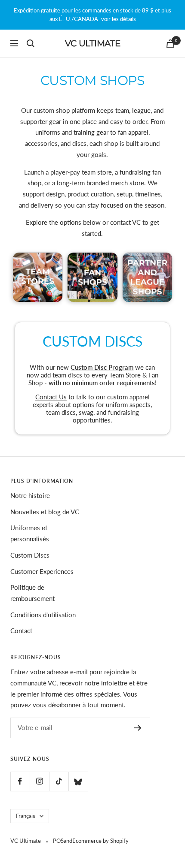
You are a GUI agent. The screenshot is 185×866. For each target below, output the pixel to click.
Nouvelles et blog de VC (44, 512)
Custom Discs (29, 555)
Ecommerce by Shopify (100, 840)
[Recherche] (30, 43)
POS (58, 840)
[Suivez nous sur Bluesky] (78, 781)
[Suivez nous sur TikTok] (58, 781)
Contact (21, 630)
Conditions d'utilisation (43, 615)
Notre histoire (30, 495)
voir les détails (118, 18)
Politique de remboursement (32, 592)
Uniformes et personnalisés (29, 533)
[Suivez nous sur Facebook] (20, 781)
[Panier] (170, 43)
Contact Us (51, 397)
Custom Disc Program (102, 367)
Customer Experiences (42, 571)
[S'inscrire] (138, 728)
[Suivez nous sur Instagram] (39, 781)
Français (25, 815)
